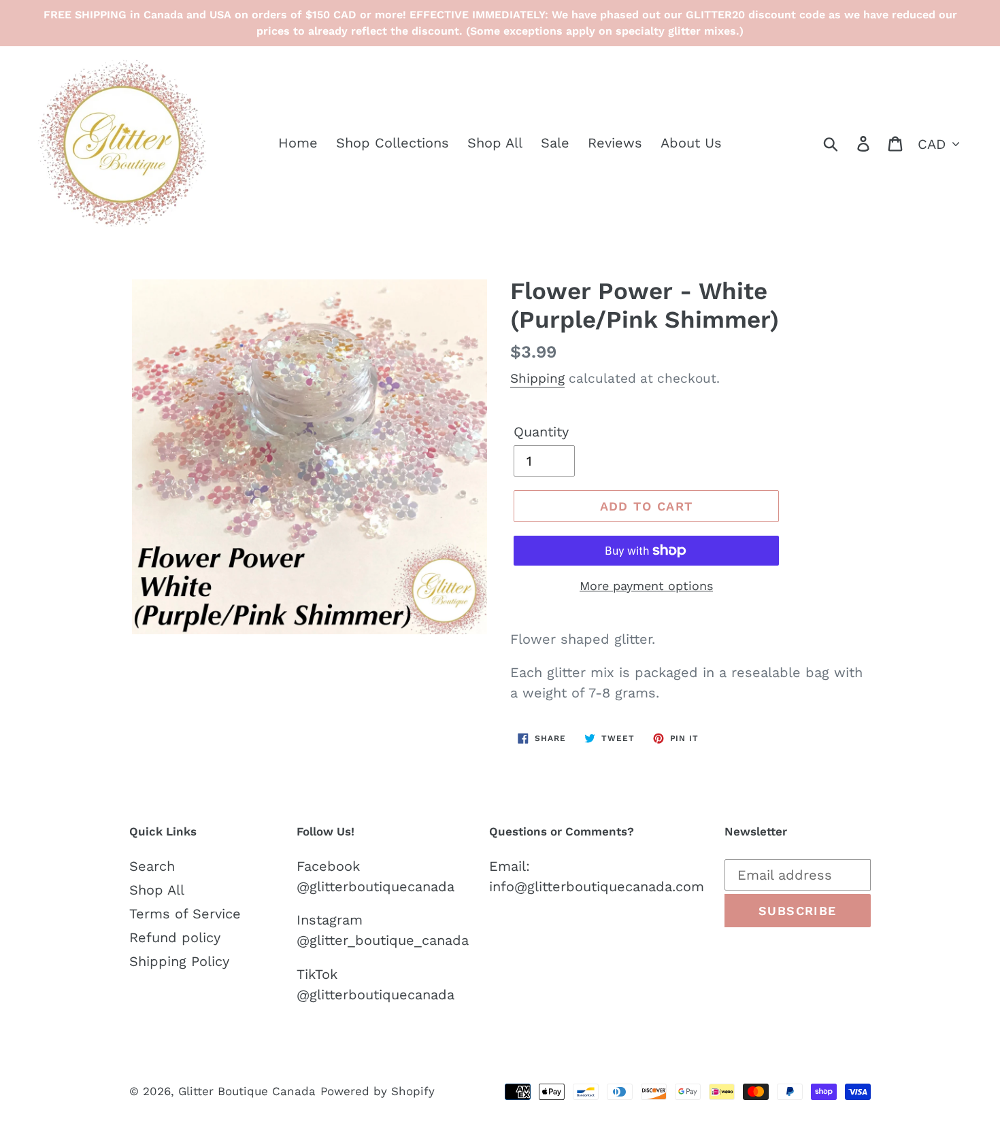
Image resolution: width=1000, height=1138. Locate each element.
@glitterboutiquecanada (375, 886)
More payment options (646, 586)
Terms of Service (185, 914)
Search (152, 866)
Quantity (541, 432)
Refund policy (174, 937)
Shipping (537, 378)
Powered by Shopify (377, 1091)
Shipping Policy (179, 961)
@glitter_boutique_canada (383, 940)
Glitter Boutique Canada (247, 1091)
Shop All (156, 890)
